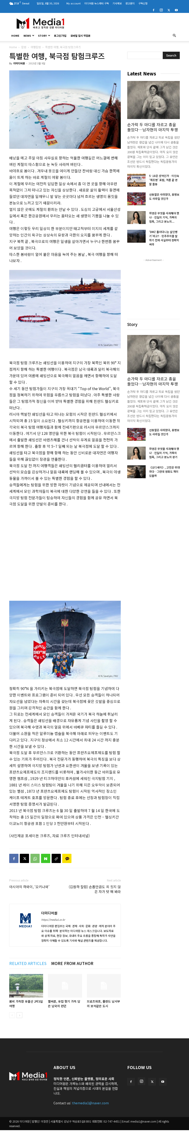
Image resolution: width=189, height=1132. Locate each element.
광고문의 (130, 3)
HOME (15, 35)
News (27, 35)
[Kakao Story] (66, 858)
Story (42, 35)
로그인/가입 (60, 35)
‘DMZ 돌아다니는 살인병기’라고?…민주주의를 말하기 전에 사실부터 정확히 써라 (164, 238)
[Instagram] (161, 9)
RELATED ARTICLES (28, 963)
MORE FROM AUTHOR (72, 963)
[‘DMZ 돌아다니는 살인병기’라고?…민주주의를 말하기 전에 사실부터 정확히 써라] (136, 236)
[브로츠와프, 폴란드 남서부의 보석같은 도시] (104, 985)
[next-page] (19, 1015)
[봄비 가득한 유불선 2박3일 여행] (26, 985)
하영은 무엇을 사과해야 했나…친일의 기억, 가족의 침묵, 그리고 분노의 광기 (164, 453)
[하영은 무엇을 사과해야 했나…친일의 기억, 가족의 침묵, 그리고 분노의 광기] (136, 217)
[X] (168, 9)
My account (73, 3)
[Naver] (45, 858)
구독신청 (143, 3)
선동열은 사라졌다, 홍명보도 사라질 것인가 (164, 196)
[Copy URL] (56, 858)
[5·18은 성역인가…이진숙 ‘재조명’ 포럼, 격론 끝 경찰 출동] (136, 180)
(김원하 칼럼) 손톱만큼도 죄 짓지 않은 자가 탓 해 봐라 (95, 889)
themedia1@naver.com (90, 1103)
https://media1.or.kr (53, 919)
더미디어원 (19, 63)
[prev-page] (12, 1015)
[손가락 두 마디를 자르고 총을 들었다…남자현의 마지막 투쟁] (153, 100)
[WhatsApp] (35, 858)
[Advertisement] (126, 23)
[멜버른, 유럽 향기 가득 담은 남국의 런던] (65, 985)
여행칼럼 (36, 47)
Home (13, 47)
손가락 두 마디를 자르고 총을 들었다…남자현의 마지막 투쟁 (152, 127)
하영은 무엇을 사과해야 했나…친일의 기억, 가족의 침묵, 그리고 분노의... (164, 217)
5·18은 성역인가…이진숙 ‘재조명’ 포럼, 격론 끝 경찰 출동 (164, 180)
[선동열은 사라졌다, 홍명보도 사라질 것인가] (136, 198)
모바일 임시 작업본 (80, 35)
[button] (174, 35)
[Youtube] (176, 9)
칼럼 (23, 47)
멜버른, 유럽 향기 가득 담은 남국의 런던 (64, 1003)
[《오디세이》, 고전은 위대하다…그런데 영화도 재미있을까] (136, 471)
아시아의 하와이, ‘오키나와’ (29, 886)
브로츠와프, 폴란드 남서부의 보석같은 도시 (103, 1003)
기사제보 (117, 3)
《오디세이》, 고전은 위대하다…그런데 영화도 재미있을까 (164, 471)
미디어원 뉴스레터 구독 (96, 3)
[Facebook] (153, 9)
